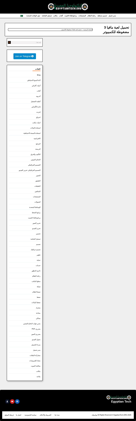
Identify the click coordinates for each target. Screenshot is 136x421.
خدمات (38, 265)
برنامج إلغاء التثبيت (70, 16)
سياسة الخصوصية (30, 415)
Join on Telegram (23, 56)
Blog (38, 75)
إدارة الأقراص (36, 107)
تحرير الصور (36, 223)
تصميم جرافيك (102, 16)
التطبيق (37, 181)
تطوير (38, 255)
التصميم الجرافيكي (34, 165)
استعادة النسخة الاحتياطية (31, 133)
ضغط (38, 297)
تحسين (38, 234)
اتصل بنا (18, 415)
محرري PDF (36, 329)
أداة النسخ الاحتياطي (33, 80)
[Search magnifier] (9, 42)
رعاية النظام (92, 16)
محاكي (38, 318)
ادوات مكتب (36, 122)
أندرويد (38, 96)
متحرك (38, 308)
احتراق (38, 117)
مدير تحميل (112, 16)
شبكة (38, 286)
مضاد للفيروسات (34, 361)
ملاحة (38, 376)
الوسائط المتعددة (34, 207)
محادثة (38, 313)
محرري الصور (35, 334)
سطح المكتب (36, 281)
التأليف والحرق (35, 154)
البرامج (38, 144)
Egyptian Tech (121, 401)
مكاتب (55, 16)
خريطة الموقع (9, 415)
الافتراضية (37, 138)
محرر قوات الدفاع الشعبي (31, 323)
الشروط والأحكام (45, 415)
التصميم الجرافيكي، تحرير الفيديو (29, 170)
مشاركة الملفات (35, 355)
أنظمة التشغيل (35, 101)
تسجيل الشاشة (47, 16)
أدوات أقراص (36, 85)
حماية (38, 260)
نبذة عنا (57, 415)
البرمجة (37, 149)
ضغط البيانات (36, 302)
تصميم (38, 244)
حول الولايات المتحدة (33, 16)
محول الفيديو (36, 339)
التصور (38, 175)
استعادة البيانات (35, 128)
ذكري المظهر (36, 271)
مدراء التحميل (35, 345)
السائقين (37, 191)
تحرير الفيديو (36, 228)
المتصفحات (82, 16)
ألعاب (61, 16)
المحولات (37, 202)
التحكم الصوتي (35, 159)
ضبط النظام (36, 292)
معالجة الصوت (35, 366)
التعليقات (37, 186)
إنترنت (38, 112)
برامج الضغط (36, 212)
